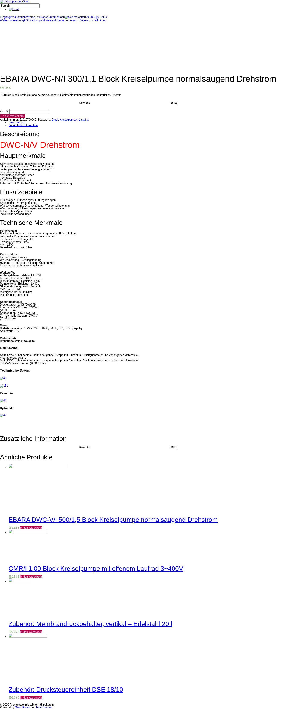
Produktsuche (18, 17)
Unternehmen (56, 17)
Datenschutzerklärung (92, 20)
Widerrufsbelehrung (12, 20)
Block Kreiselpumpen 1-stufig (70, 119)
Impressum (72, 20)
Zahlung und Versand (43, 20)
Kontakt (60, 20)
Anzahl (4, 111)
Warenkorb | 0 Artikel (90, 17)
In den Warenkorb (13, 116)
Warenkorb (33, 17)
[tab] (148, 122)
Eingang (5, 17)
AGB (27, 20)
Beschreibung (17, 122)
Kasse (44, 17)
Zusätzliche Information (23, 125)
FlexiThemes (44, 707)
